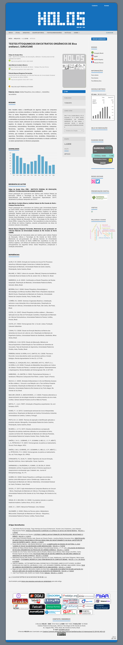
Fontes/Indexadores (54, 32)
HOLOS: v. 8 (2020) (42, 555)
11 (25, 577)
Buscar (110, 32)
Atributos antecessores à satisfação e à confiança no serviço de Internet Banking (51, 530)
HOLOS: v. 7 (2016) (59, 546)
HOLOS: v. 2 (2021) (37, 542)
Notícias (68, 32)
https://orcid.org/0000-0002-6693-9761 (22, 69)
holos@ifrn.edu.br (64, 629)
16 (35, 577)
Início (11, 32)
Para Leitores (94, 75)
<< (9, 577)
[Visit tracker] (92, 211)
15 (33, 577)
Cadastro (95, 5)
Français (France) (98, 62)
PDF (66, 91)
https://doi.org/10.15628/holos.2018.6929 (22, 86)
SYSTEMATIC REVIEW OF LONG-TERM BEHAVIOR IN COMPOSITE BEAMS (44, 559)
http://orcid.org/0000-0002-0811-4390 (22, 79)
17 (36, 577)
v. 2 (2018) (25, 38)
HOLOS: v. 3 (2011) (57, 573)
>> (46, 577)
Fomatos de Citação (72, 130)
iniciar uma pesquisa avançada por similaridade (36, 581)
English (96, 56)
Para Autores (94, 78)
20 (42, 577)
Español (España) (98, 59)
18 (38, 577)
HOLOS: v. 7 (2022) (68, 571)
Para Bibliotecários (96, 81)
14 (31, 577)
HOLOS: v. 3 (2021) (65, 567)
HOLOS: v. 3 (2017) (25, 536)
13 (29, 577)
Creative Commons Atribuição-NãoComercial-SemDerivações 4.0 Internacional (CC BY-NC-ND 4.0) (74, 631)
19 (40, 577)
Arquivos (26, 32)
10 (23, 577)
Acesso (106, 5)
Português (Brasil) (98, 53)
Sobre (76, 32)
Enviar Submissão (99, 39)
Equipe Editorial (38, 32)
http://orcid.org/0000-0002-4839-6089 (22, 61)
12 (27, 577)
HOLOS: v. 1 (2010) (63, 550)
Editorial (47, 573)
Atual (18, 32)
